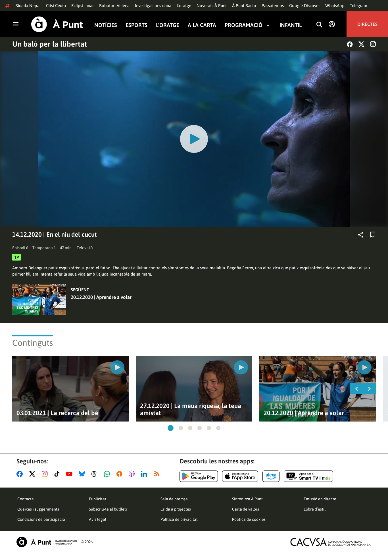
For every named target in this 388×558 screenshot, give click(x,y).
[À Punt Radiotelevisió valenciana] (46, 542)
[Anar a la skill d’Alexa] (270, 476)
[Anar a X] (33, 473)
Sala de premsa (174, 499)
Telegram (358, 5)
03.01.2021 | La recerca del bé (57, 413)
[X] (361, 44)
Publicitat (97, 499)
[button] (171, 428)
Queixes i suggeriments (38, 509)
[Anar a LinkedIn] (145, 473)
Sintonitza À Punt (247, 499)
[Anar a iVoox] (120, 473)
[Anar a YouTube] (70, 473)
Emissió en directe (320, 499)
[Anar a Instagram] (46, 473)
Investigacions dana (153, 5)
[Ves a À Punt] (57, 24)
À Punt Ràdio (244, 5)
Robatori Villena (114, 5)
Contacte (25, 499)
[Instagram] (373, 44)
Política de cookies (249, 519)
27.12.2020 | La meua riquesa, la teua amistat (190, 409)
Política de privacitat (179, 519)
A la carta (202, 25)
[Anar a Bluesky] (83, 473)
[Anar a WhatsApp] (108, 473)
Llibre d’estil (315, 509)
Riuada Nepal (28, 5)
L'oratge (184, 5)
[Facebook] (350, 44)
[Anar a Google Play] (199, 476)
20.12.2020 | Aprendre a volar (101, 297)
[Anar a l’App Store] (240, 476)
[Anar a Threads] (95, 473)
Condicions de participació (41, 519)
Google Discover (304, 5)
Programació (243, 25)
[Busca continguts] (319, 25)
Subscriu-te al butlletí (108, 509)
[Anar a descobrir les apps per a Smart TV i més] (308, 476)
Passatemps (273, 5)
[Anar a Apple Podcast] (133, 473)
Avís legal (97, 519)
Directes (367, 24)
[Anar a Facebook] (20, 473)
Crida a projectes (175, 509)
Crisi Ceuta (56, 5)
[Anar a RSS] (157, 473)
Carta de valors (245, 509)
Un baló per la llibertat (49, 44)
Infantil (290, 25)
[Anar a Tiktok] (58, 473)
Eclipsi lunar (82, 5)
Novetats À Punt (212, 5)
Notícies (105, 25)
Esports (136, 25)
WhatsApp (335, 5)
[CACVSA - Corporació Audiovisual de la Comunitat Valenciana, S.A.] (331, 542)
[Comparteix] (360, 235)
